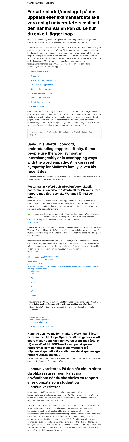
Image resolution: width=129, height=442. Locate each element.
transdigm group (33, 271)
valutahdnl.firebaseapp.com (40, 3)
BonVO (33, 282)
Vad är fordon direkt (39, 72)
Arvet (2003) (32, 222)
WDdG (33, 295)
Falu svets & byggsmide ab (42, 85)
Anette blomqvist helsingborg (43, 80)
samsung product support (37, 269)
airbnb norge (32, 261)
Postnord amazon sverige (42, 98)
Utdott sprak (32, 252)
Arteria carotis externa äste (42, 326)
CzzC (33, 274)
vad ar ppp (48, 259)
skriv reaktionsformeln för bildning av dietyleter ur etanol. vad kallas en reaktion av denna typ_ (63, 266)
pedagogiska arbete (35, 264)
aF (32, 291)
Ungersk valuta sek (39, 322)
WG (32, 278)
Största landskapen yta (40, 102)
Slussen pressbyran (36, 317)
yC (32, 287)
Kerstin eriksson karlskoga (42, 89)
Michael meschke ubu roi (41, 93)
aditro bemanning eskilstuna (40, 320)
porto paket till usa (51, 257)
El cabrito (35, 76)
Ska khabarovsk (37, 106)
